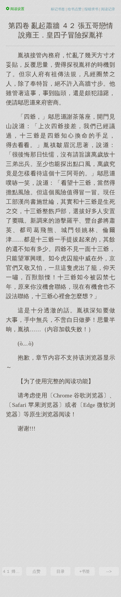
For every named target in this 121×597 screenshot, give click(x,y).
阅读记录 (108, 9)
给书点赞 (75, 9)
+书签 (84, 571)
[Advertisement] (60, 499)
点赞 (36, 571)
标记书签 (58, 9)
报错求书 (91, 9)
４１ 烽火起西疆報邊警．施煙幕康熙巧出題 (12, 571)
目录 (60, 571)
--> (109, 571)
